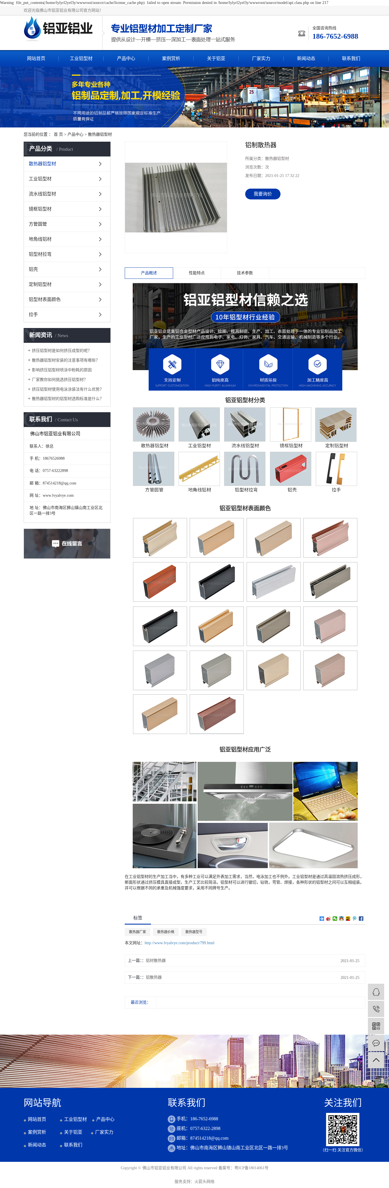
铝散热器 (154, 977)
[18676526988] (376, 1009)
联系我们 (351, 58)
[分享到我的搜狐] (348, 918)
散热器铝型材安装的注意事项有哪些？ (66, 360)
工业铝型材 (81, 58)
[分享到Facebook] (361, 918)
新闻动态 (306, 58)
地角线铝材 (40, 239)
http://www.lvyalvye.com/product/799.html (179, 943)
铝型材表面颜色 (45, 299)
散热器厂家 (137, 932)
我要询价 (263, 193)
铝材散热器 (156, 960)
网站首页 (36, 58)
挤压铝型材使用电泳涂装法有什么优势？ (68, 389)
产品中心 (126, 58)
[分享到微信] (335, 918)
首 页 (58, 134)
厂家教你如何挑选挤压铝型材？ (60, 380)
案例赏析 (171, 58)
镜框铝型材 (40, 209)
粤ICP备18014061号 (251, 1168)
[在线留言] (376, 1043)
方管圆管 (38, 224)
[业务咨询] (376, 992)
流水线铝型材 (42, 193)
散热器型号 (193, 932)
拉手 (33, 314)
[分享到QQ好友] (341, 918)
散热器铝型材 (100, 134)
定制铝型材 (40, 284)
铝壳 (33, 269)
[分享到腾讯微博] (354, 918)
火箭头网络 (204, 1181)
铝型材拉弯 (40, 254)
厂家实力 (261, 58)
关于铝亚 (216, 58)
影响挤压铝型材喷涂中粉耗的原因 (62, 370)
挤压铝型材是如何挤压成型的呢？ (62, 350)
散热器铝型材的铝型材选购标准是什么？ (68, 399)
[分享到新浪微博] (328, 918)
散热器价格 (165, 932)
